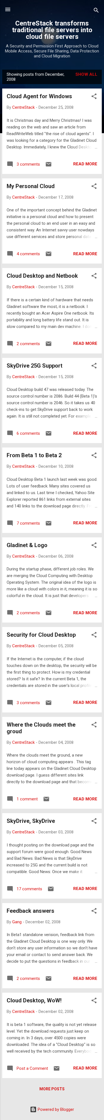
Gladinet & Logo (27, 545)
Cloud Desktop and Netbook (42, 275)
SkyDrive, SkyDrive (31, 821)
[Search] (96, 11)
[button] (94, 97)
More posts (52, 1089)
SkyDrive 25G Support (34, 365)
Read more (85, 163)
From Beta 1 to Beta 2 (34, 455)
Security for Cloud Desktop (41, 634)
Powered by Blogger (55, 1109)
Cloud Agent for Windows (39, 96)
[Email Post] (48, 166)
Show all (86, 74)
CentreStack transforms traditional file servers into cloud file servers (52, 30)
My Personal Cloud (31, 186)
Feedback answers (30, 910)
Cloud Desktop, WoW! (34, 1000)
